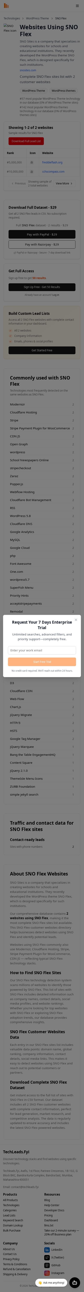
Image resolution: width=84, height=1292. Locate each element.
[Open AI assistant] (74, 1282)
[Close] (76, 620)
